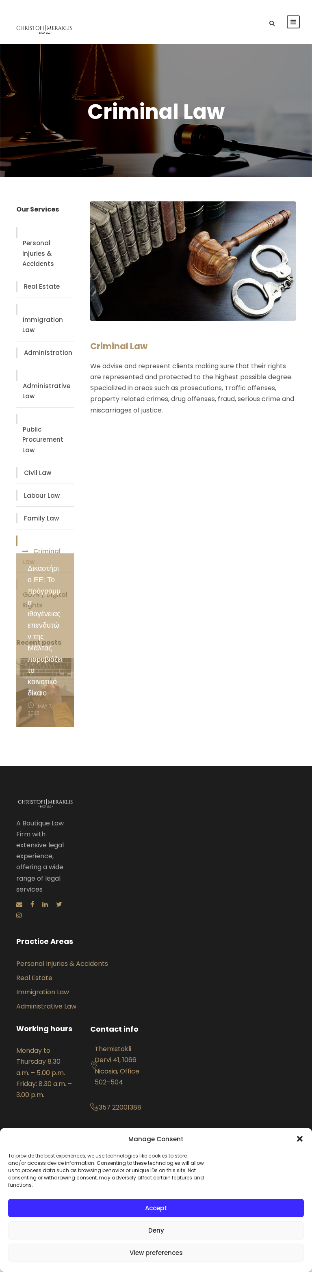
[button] (300, 1139)
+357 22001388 (118, 1107)
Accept (156, 1208)
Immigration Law (42, 325)
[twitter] (59, 904)
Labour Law (42, 495)
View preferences (156, 1252)
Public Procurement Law (42, 439)
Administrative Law (46, 391)
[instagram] (19, 915)
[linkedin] (45, 904)
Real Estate (42, 286)
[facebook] (32, 904)
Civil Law (37, 473)
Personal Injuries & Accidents (38, 253)
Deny (156, 1230)
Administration (48, 352)
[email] (19, 904)
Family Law (41, 518)
